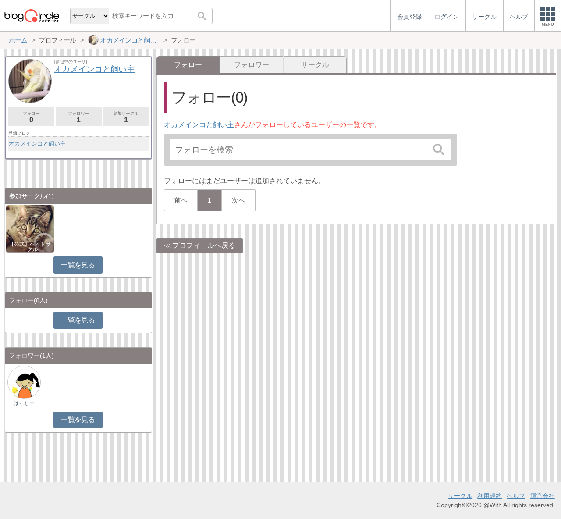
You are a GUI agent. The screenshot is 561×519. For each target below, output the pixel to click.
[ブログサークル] (31, 15)
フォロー (31, 117)
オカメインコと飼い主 (199, 124)
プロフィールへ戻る (203, 245)
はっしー (24, 403)
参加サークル (125, 117)
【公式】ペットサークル (30, 247)
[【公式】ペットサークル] (30, 228)
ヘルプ (516, 495)
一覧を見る (78, 265)
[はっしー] (24, 381)
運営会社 (542, 495)
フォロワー (251, 64)
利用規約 (489, 495)
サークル (315, 64)
